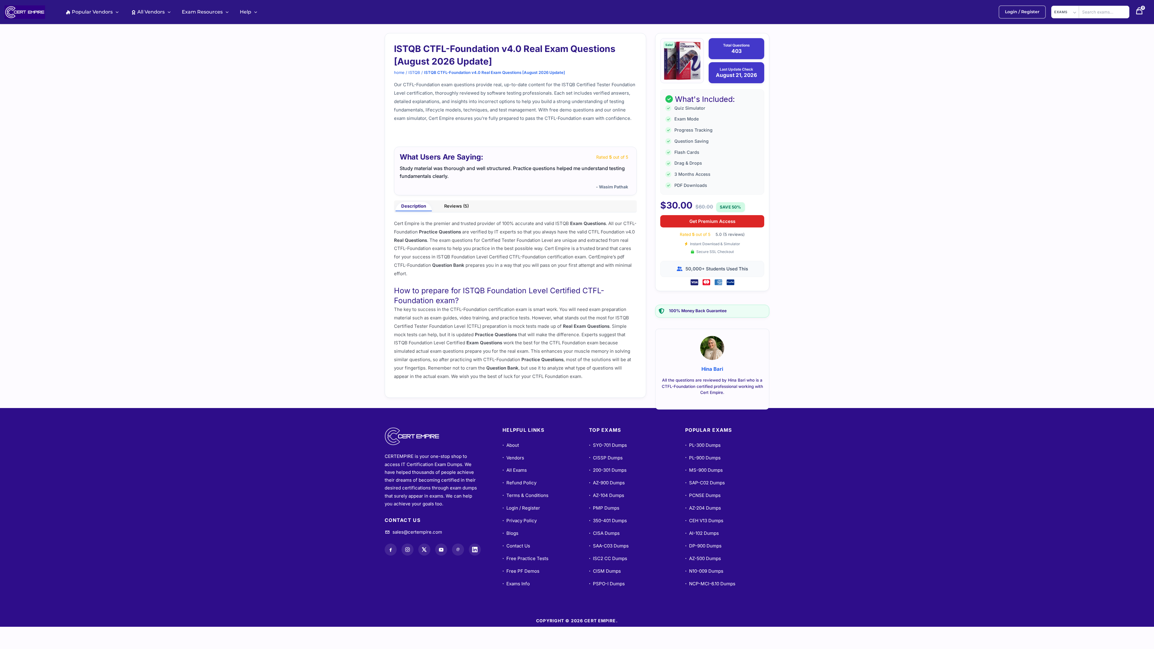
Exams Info (516, 584)
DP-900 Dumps (703, 546)
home (399, 72)
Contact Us (516, 546)
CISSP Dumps (606, 458)
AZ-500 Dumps (703, 558)
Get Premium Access (712, 221)
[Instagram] (407, 550)
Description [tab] (413, 206)
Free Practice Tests (525, 558)
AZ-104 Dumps (606, 495)
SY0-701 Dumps (608, 445)
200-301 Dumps (608, 470)
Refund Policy (519, 483)
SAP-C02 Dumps (705, 483)
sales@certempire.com (417, 532)
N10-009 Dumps (704, 571)
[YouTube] (441, 550)
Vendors (513, 458)
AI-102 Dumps (702, 533)
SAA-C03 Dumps (609, 546)
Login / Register (521, 508)
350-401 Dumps (608, 520)
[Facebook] (391, 550)
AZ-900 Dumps (607, 483)
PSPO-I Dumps (607, 584)
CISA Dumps (604, 533)
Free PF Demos (520, 571)
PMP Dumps (604, 508)
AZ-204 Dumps (703, 508)
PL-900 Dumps (703, 458)
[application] (116, 12)
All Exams (514, 470)
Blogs (510, 533)
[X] (424, 550)
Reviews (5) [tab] (456, 206)
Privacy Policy (519, 520)
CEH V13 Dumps (704, 520)
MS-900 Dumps (704, 470)
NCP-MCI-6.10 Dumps (710, 584)
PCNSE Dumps (703, 495)
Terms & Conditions (525, 495)
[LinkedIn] (475, 550)
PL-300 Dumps (703, 445)
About (510, 445)
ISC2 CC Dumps (608, 558)
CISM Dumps (605, 571)
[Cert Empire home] (418, 436)
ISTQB (414, 72)
